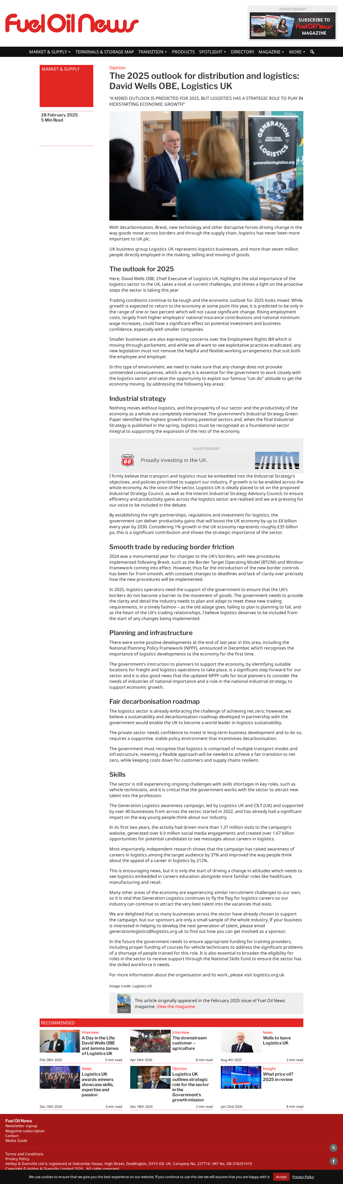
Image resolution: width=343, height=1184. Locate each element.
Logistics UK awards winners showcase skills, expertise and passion (98, 1084)
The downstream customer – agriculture (189, 1043)
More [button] (295, 52)
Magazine (270, 52)
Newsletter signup (21, 1125)
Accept (281, 1176)
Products (183, 52)
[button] (312, 52)
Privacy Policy (17, 1158)
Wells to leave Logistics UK (277, 1040)
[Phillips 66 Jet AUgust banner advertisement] (206, 460)
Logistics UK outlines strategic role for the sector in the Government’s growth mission (190, 1087)
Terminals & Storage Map (105, 52)
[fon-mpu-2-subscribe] (292, 25)
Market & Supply (48, 52)
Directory (242, 52)
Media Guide (16, 1140)
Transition (150, 52)
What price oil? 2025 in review (278, 1077)
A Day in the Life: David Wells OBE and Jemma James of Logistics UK (100, 1045)
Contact (12, 1135)
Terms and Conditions (24, 1153)
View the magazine (176, 1006)
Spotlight (210, 52)
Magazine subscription (24, 1130)
